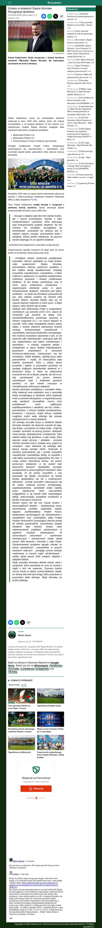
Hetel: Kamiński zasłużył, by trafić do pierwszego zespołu (80, 34)
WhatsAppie (41, 665)
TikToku (12, 671)
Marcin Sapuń (28, 15)
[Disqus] (36, 888)
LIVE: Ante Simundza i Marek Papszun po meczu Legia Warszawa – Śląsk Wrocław (79, 122)
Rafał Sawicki (60, 53)
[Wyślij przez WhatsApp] (49, 16)
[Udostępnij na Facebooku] (43, 16)
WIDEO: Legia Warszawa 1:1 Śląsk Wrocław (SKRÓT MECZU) (79, 92)
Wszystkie (14, 685)
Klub (17, 18)
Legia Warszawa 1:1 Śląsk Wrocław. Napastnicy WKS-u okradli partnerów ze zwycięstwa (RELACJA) (80, 110)
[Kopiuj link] (61, 16)
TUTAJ (34, 200)
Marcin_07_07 (24, 642)
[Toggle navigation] (9, 2)
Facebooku (55, 665)
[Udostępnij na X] (55, 16)
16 (89, 114)
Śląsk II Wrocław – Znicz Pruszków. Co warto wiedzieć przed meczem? (78, 68)
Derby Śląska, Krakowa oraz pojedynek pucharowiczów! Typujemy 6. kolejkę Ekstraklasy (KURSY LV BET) (79, 134)
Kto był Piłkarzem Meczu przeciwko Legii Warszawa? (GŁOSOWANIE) (80, 100)
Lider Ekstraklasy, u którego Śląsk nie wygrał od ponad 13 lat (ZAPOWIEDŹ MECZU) (80, 167)
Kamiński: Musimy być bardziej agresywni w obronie (80, 16)
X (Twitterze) (27, 668)
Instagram (39, 641)
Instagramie (42, 668)
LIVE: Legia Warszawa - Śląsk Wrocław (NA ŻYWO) (79, 145)
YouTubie (13, 668)
